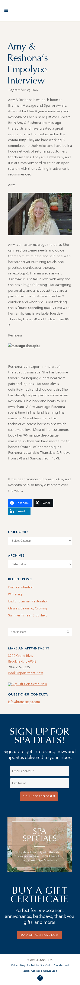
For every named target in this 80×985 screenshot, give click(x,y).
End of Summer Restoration (28, 601)
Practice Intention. (21, 587)
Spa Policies (32, 965)
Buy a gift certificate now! (39, 935)
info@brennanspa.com (24, 702)
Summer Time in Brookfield (27, 615)
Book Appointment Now (25, 673)
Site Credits (46, 965)
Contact (35, 971)
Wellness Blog (18, 965)
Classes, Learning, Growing (27, 608)
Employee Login (49, 971)
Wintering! (15, 594)
